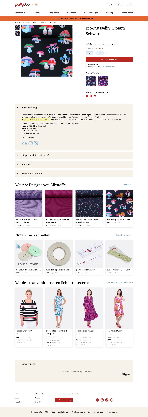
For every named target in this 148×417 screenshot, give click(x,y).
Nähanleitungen (91, 13)
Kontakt (38, 402)
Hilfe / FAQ (39, 394)
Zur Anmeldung (65, 400)
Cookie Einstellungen (60, 412)
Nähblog (109, 13)
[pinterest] (107, 400)
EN (32, 4)
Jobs (17, 398)
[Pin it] (91, 96)
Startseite (18, 22)
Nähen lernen (127, 13)
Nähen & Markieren (123, 235)
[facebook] (97, 400)
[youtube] (111, 400)
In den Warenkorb (110, 59)
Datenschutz (36, 412)
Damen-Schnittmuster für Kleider (117, 282)
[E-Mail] (95, 96)
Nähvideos (71, 13)
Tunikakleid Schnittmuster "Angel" (36, 120)
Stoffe (37, 13)
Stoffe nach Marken (39, 22)
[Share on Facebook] (87, 96)
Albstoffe (53, 22)
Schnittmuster (21, 13)
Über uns (19, 394)
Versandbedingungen (108, 66)
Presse (37, 398)
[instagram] (102, 400)
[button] (111, 5)
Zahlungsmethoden (96, 412)
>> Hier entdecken (86, 18)
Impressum (112, 412)
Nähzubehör (54, 13)
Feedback (19, 402)
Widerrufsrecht (78, 412)
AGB (47, 412)
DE (36, 4)
